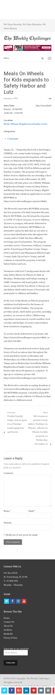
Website (8, 523)
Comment (8, 473)
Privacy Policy (10, 638)
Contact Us (9, 622)
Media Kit (8, 634)
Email (31, 511)
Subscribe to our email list (16, 648)
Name (7, 511)
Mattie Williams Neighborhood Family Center (25, 124)
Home (7, 618)
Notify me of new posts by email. (22, 535)
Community (12, 138)
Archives (8, 630)
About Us (8, 626)
